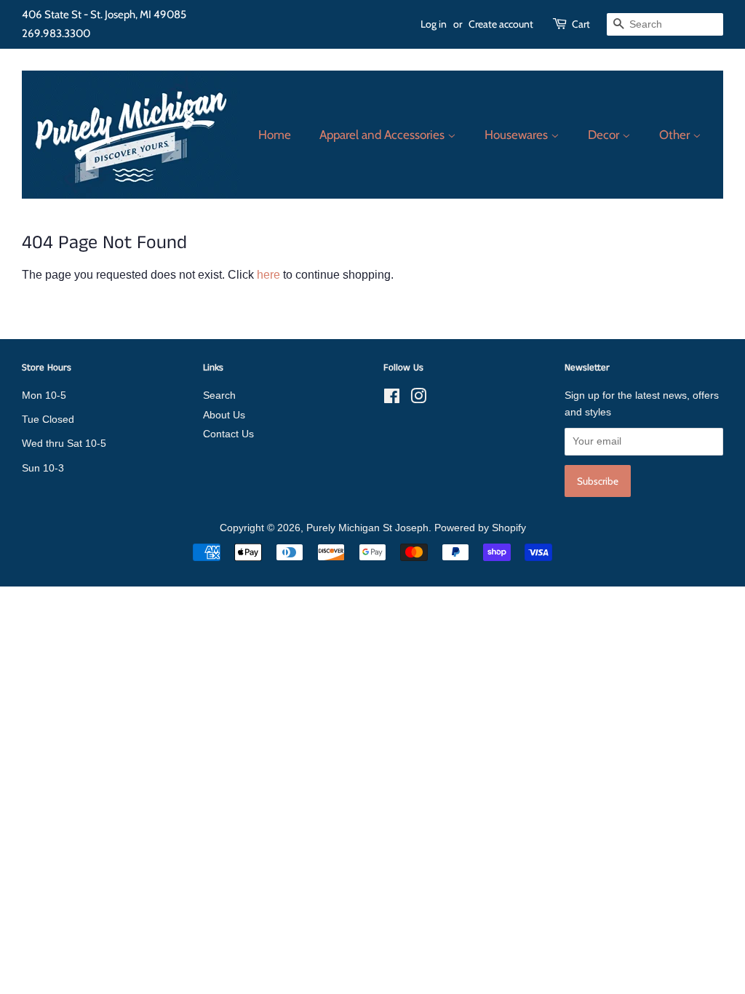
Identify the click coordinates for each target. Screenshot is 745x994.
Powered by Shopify (480, 527)
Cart (581, 24)
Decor (605, 134)
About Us (224, 415)
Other (676, 134)
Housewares (518, 134)
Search (219, 395)
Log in (434, 24)
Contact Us (228, 434)
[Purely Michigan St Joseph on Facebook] (391, 399)
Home (274, 134)
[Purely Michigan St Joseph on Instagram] (418, 399)
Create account (501, 24)
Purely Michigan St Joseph (367, 527)
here (268, 275)
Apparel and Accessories (383, 134)
